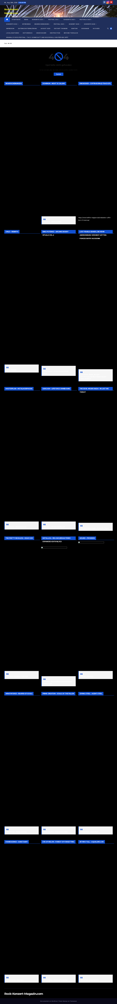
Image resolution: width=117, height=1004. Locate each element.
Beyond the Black (71, 33)
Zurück (58, 74)
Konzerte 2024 (38, 19)
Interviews (26, 24)
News (26, 19)
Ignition (74, 28)
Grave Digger (41, 33)
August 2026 (45, 28)
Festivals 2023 (85, 19)
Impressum (10, 28)
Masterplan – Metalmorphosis (16, 527)
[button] (108, 28)
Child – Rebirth (11, 370)
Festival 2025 (59, 24)
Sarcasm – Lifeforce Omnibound (54, 527)
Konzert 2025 (74, 24)
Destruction (55, 33)
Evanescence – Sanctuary (15, 980)
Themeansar (73, 1001)
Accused (96, 28)
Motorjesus (27, 33)
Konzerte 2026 (90, 24)
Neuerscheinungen (41, 24)
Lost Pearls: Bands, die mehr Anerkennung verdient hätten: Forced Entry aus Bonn (93, 376)
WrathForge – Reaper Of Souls (16, 832)
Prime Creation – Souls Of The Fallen (55, 832)
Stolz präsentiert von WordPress (49, 1001)
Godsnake (85, 28)
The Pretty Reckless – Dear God (17, 676)
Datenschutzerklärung (27, 28)
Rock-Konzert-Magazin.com (23, 994)
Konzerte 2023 (69, 19)
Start (5, 43)
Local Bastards (12, 33)
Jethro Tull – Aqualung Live (89, 980)
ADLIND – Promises (86, 676)
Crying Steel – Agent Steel (89, 832)
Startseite (16, 19)
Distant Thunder (60, 28)
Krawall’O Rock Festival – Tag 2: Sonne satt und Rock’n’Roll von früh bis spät (37, 37)
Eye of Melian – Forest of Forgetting (55, 980)
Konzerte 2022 (12, 24)
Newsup (65, 1001)
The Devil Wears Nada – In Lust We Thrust (94, 528)
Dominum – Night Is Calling (52, 221)
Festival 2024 (53, 19)
